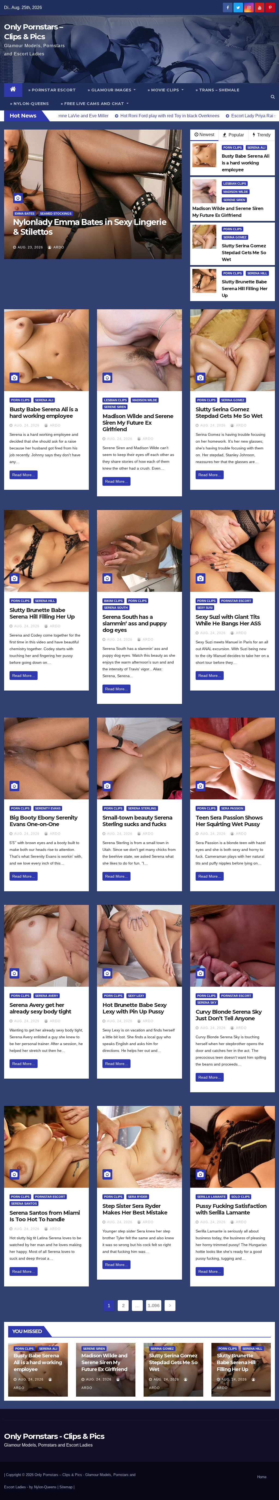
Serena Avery (46, 995)
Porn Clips (232, 147)
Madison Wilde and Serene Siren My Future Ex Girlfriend (137, 423)
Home (261, 1477)
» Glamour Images (110, 90)
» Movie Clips (164, 90)
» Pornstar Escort (52, 90)
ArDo (93, 247)
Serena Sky (206, 1002)
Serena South (116, 607)
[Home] (13, 90)
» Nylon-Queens (29, 103)
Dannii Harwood (63, 213)
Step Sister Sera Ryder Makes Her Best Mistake (134, 1209)
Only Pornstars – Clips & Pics (58, 1475)
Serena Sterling (142, 808)
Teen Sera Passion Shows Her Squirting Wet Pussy (229, 820)
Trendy (263, 135)
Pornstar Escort (236, 600)
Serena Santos (24, 1203)
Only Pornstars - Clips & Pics (54, 1436)
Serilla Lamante (211, 1196)
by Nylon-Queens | (44, 1487)
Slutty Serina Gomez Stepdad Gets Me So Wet (229, 412)
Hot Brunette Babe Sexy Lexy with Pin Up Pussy (134, 1008)
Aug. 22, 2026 (65, 247)
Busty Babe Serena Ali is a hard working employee (44, 412)
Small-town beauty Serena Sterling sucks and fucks (137, 820)
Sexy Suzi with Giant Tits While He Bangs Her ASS (228, 620)
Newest (206, 134)
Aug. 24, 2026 (27, 425)
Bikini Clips (113, 600)
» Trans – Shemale (217, 90)
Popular (236, 135)
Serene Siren (234, 200)
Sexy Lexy (136, 995)
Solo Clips (240, 1196)
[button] (273, 96)
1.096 (153, 1305)
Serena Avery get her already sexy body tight (40, 1008)
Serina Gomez (235, 237)
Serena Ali (256, 147)
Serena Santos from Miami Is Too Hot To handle (45, 1216)
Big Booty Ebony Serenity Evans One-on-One (43, 820)
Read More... (23, 475)
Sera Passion (232, 808)
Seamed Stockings (98, 213)
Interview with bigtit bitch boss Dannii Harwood (123, 227)
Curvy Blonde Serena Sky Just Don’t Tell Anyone (229, 1015)
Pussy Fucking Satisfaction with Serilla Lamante (231, 1209)
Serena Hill (257, 273)
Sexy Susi (205, 607)
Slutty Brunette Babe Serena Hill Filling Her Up (42, 613)
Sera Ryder (137, 1196)
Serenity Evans (47, 808)
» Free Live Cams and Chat (93, 103)
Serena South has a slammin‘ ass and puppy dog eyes (134, 623)
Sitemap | (66, 1487)
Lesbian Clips (234, 183)
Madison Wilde (235, 191)
